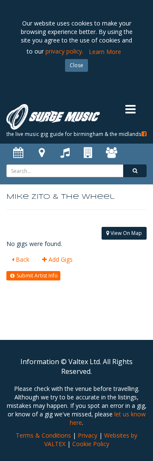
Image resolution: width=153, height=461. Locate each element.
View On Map (125, 233)
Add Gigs (60, 259)
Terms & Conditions (43, 435)
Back (21, 259)
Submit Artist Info (36, 275)
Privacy (87, 435)
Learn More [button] (105, 52)
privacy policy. (64, 51)
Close (76, 65)
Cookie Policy (90, 444)
